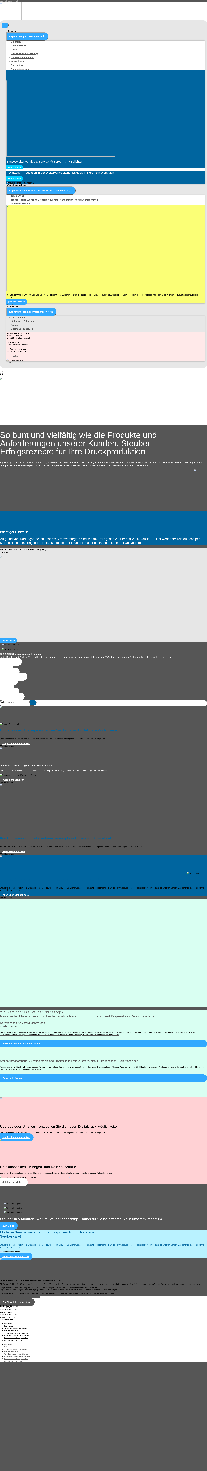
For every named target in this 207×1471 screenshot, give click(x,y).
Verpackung (9, 1382)
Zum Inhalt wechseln (9, 1)
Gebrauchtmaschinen (14, 1379)
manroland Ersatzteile (14, 1394)
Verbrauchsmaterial (13, 1391)
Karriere (8, 1401)
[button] (103, 374)
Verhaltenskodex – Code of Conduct (16, 1333)
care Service (10, 1389)
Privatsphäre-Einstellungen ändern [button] (16, 1338)
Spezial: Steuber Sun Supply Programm (22, 1396)
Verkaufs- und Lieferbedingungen (15, 1328)
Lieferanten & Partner (14, 1405)
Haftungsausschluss (11, 1331)
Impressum (8, 1323)
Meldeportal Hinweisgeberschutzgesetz (17, 1335)
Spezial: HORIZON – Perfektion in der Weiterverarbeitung (30, 1377)
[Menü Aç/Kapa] (5, 25)
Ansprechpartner (12, 1410)
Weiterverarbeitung (13, 1375)
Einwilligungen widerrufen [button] (13, 1340)
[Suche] (33, 703)
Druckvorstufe (10, 1368)
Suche (2, 702)
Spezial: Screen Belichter (15, 1370)
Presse (7, 1408)
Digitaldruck (10, 1365)
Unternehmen (10, 1403)
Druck (7, 1372)
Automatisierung (12, 1386)
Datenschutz (8, 1326)
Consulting (9, 1384)
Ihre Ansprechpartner (14, 1398)
